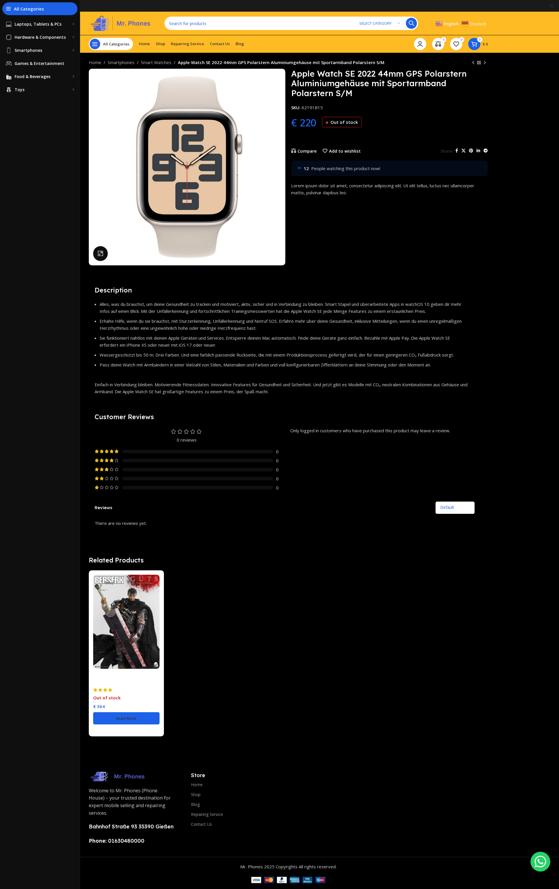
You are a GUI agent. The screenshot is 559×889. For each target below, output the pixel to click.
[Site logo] (121, 23)
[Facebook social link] (457, 151)
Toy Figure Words (110, 682)
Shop (196, 794)
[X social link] (463, 151)
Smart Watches (156, 62)
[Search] (411, 23)
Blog (195, 804)
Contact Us (201, 824)
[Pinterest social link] (471, 151)
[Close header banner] (551, 6)
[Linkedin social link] (478, 151)
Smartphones (121, 62)
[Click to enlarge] (100, 253)
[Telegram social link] (485, 151)
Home (95, 62)
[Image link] (118, 776)
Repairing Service (207, 814)
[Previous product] (473, 63)
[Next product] (485, 63)
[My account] (420, 44)
